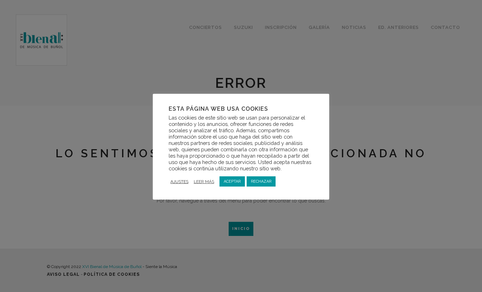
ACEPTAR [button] (232, 181)
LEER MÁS (204, 181)
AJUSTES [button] (179, 181)
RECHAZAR (261, 181)
